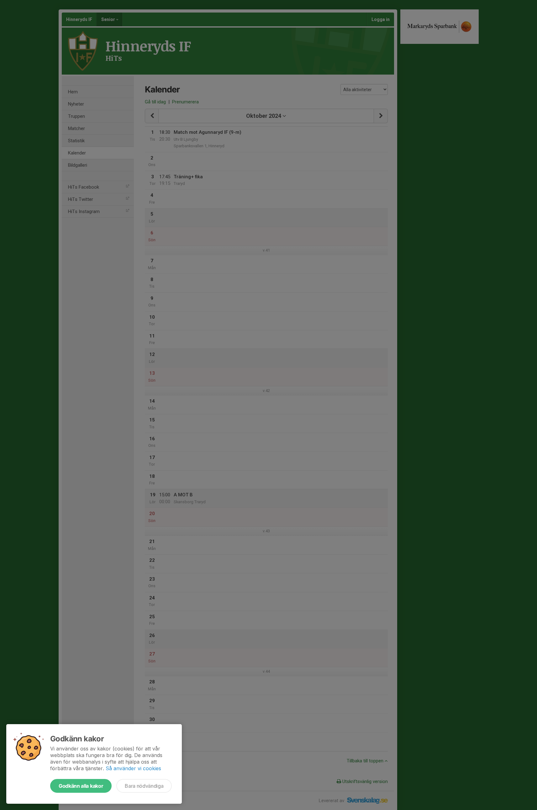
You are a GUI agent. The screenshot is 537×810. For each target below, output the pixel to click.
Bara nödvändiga (144, 786)
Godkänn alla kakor (81, 786)
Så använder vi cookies (133, 768)
